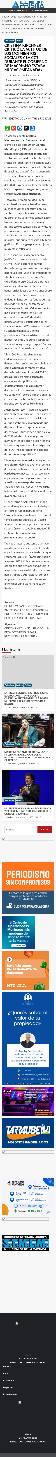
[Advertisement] (28, 1281)
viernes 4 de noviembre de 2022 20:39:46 (23, 75)
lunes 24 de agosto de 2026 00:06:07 (22, 764)
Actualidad (9, 41)
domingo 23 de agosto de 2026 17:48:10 (24, 817)
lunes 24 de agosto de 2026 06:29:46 (22, 707)
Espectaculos (10, 1394)
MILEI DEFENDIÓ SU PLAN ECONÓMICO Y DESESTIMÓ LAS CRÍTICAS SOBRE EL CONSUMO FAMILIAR (27, 811)
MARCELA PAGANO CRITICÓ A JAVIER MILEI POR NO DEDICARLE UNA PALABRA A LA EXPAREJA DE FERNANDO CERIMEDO (27, 756)
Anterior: (27, 610)
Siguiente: (26, 630)
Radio (6, 1373)
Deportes (8, 1387)
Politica (19, 41)
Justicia (19, 685)
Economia (8, 1380)
